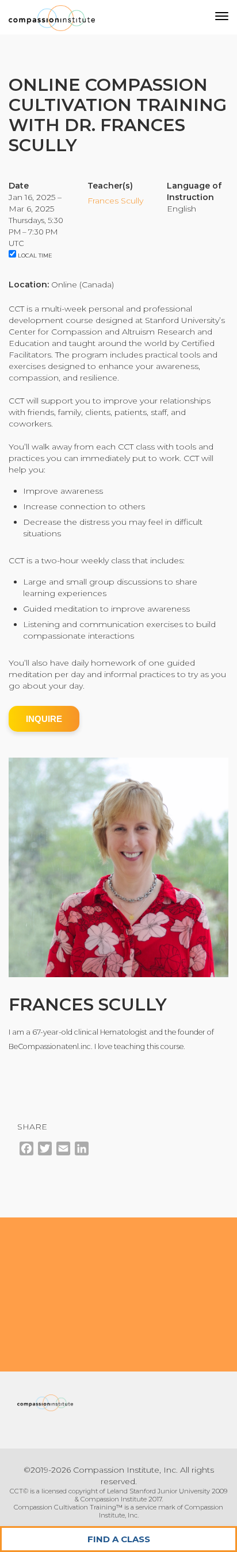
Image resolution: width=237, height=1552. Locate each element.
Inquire (44, 719)
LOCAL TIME (34, 255)
